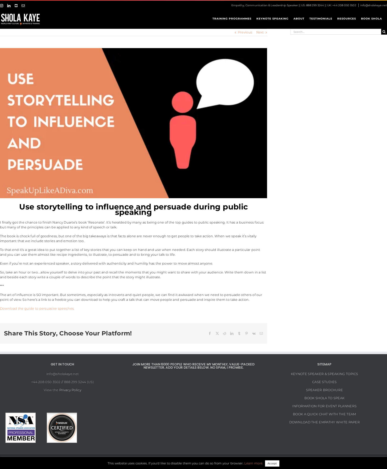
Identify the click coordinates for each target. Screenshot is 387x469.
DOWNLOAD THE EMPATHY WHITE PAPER (324, 422)
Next (260, 32)
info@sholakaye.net (373, 5)
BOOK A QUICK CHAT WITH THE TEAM (324, 414)
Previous (245, 32)
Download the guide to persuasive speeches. (37, 308)
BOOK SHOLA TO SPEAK (324, 398)
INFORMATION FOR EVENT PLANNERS (324, 406)
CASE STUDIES (324, 382)
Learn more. (253, 463)
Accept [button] (272, 463)
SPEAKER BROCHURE (324, 390)
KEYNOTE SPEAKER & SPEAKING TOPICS (324, 374)
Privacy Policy (70, 390)
